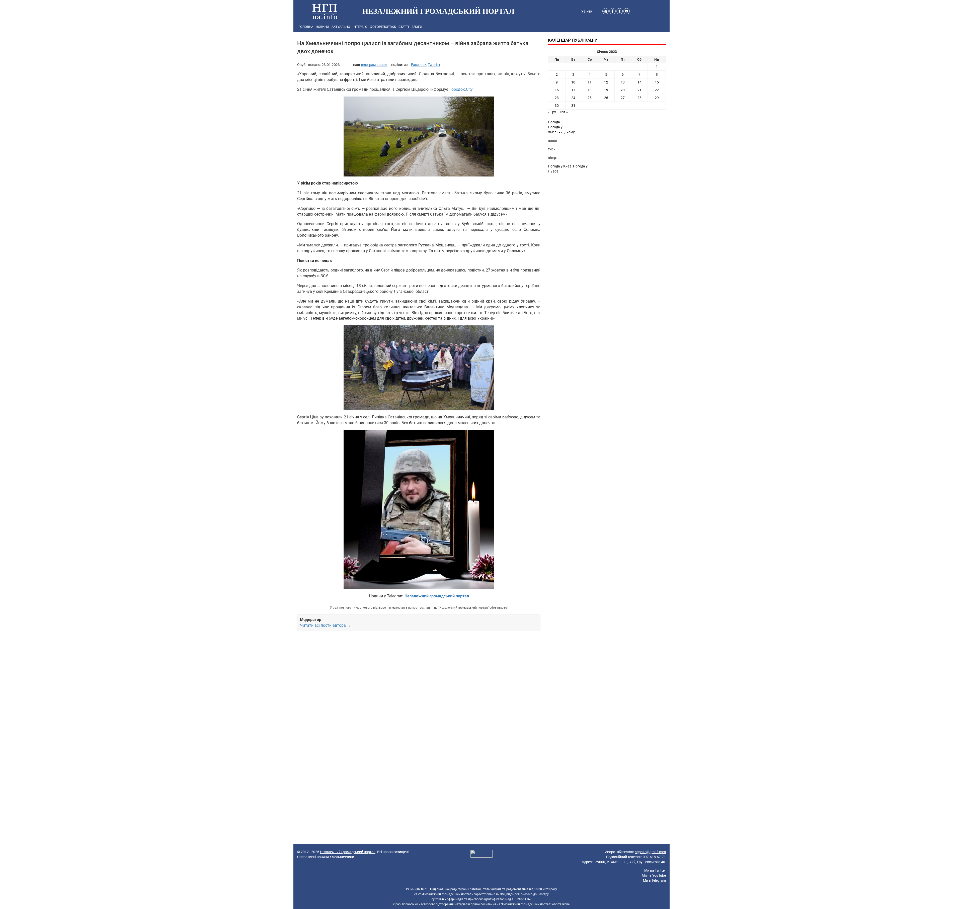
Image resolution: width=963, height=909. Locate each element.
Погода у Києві (560, 166)
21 (639, 90)
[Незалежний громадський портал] (324, 11)
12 (606, 82)
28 (639, 98)
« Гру (552, 112)
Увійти (586, 11)
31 (573, 106)
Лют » (563, 112)
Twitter (660, 870)
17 (573, 90)
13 (623, 82)
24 (573, 98)
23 (557, 98)
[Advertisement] (419, 693)
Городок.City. (461, 89)
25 (590, 98)
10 (573, 82)
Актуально (341, 27)
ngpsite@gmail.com (650, 852)
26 (606, 98)
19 (606, 90)
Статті (403, 27)
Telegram (659, 880)
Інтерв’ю (360, 27)
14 (639, 82)
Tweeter (434, 65)
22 (657, 90)
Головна (305, 27)
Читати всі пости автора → (325, 625)
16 (557, 90)
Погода (554, 122)
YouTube (659, 875)
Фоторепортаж (383, 27)
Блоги (417, 27)
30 (557, 106)
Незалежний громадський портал (347, 852)
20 (623, 90)
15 (657, 82)
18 (590, 90)
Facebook (418, 65)
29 (657, 98)
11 (590, 82)
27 (623, 98)
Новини (322, 27)
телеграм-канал (374, 65)
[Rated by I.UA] (481, 854)
